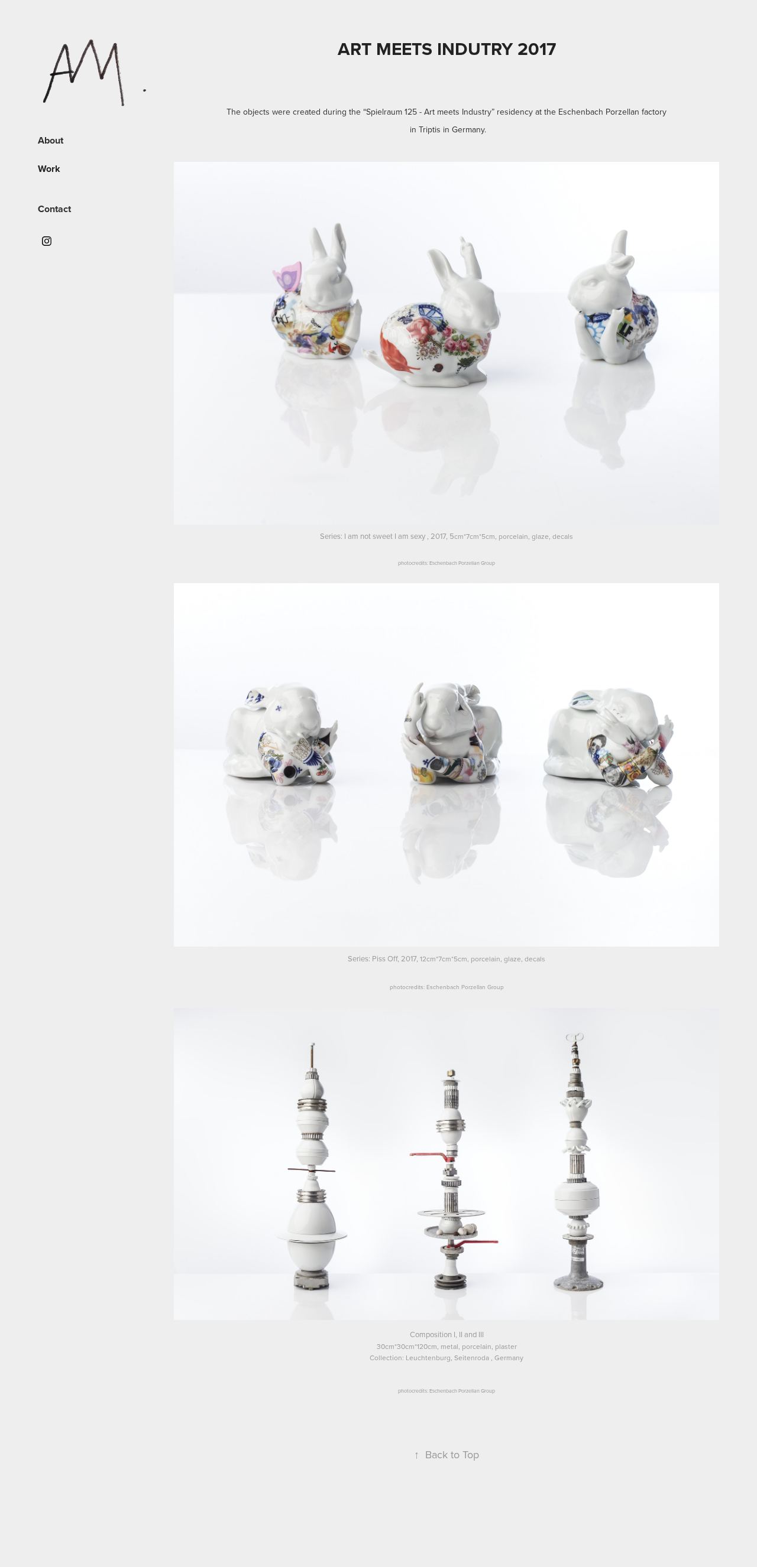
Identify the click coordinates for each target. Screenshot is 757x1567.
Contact (54, 209)
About (50, 140)
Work (49, 168)
